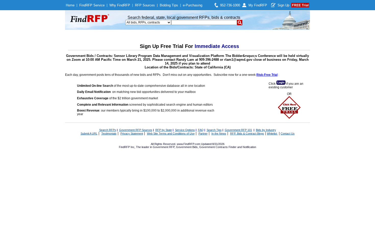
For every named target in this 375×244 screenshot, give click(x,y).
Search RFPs (107, 129)
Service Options (185, 129)
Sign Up (283, 5)
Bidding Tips (169, 5)
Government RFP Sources (135, 129)
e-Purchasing (192, 5)
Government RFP (163, 147)
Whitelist (272, 133)
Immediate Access (217, 46)
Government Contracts (213, 147)
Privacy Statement (131, 133)
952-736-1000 (230, 5)
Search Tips (214, 129)
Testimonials (109, 133)
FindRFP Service (92, 5)
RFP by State (163, 129)
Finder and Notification (242, 147)
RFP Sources (145, 5)
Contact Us (288, 133)
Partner (203, 133)
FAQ (201, 129)
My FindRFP (257, 5)
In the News (218, 133)
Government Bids (187, 147)
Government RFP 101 (238, 129)
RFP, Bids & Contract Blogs (247, 133)
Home (70, 5)
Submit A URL (89, 133)
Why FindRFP (119, 5)
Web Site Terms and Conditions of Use (171, 133)
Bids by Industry (266, 129)
